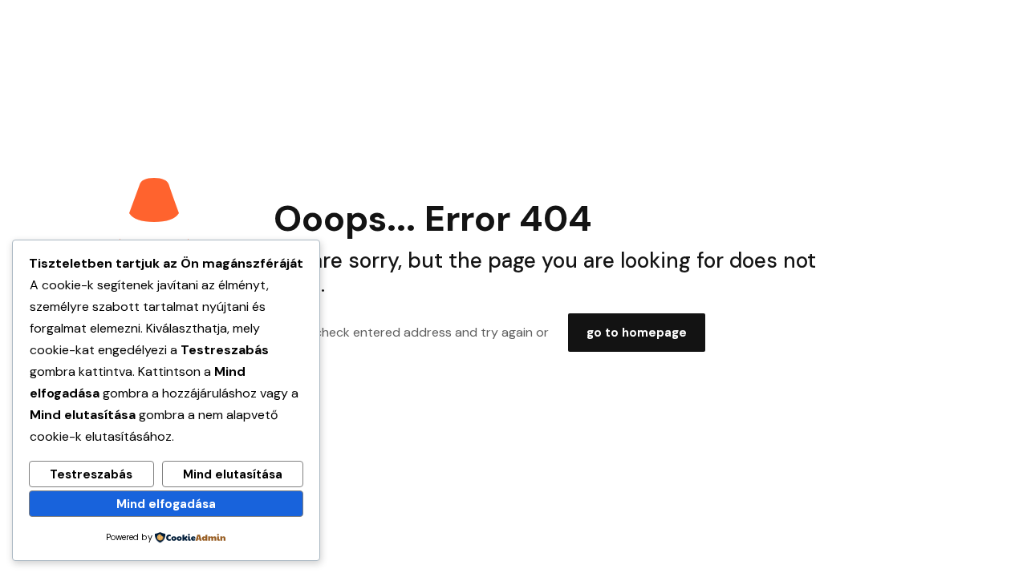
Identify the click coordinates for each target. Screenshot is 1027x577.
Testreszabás (91, 474)
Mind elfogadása (166, 504)
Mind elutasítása (232, 474)
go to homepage (637, 333)
